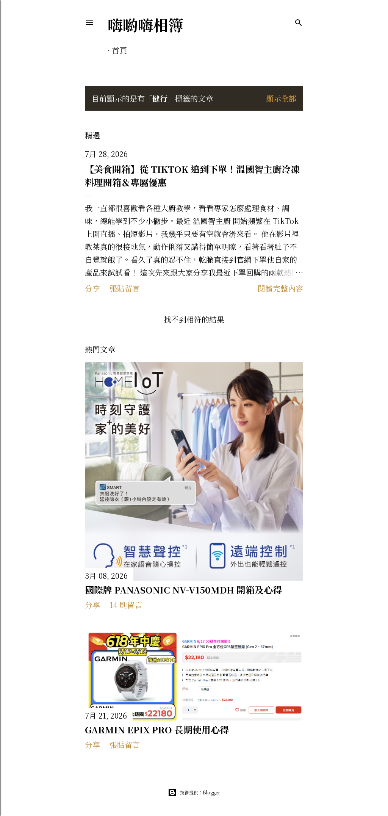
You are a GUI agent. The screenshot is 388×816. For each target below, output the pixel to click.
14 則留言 (126, 604)
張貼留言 (125, 288)
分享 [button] (92, 288)
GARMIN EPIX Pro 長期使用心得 (157, 729)
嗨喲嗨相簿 (145, 24)
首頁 (119, 50)
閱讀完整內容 (280, 288)
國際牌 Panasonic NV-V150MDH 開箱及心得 (183, 589)
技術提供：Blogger (200, 792)
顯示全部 (281, 98)
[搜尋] (298, 22)
